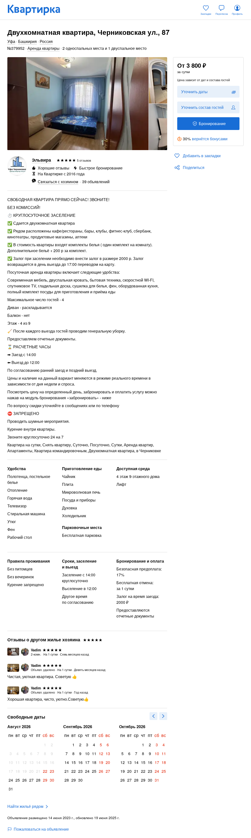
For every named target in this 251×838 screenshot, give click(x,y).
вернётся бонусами (209, 139)
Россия (46, 41)
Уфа (11, 41)
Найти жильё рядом (25, 806)
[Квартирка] (37, 9)
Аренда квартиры (43, 48)
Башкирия (27, 41)
